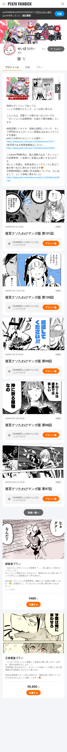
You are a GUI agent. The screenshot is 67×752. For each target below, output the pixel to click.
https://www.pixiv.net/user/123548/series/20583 (31, 148)
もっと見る (10, 589)
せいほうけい (26, 48)
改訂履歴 (26, 15)
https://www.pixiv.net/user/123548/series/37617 (31, 141)
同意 (59, 13)
